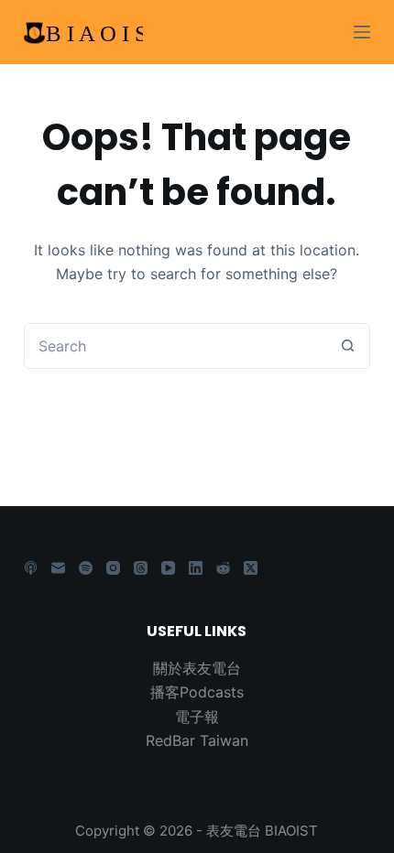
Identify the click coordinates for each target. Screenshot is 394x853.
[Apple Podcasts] (31, 568)
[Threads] (141, 568)
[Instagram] (113, 568)
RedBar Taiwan (197, 740)
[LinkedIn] (195, 568)
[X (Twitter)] (250, 568)
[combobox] (175, 346)
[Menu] (362, 32)
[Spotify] (86, 568)
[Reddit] (223, 568)
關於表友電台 (197, 668)
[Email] (58, 568)
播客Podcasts (197, 692)
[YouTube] (168, 568)
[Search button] (347, 346)
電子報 (197, 716)
